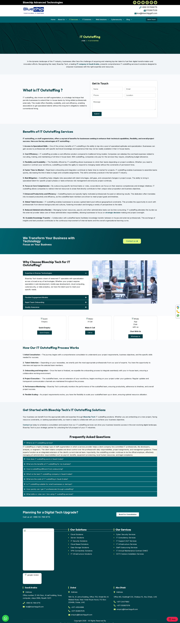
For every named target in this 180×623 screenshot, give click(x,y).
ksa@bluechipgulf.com (147, 13)
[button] (56, 273)
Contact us (27, 425)
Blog (128, 19)
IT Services (73, 19)
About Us (61, 19)
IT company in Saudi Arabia (88, 64)
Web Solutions (101, 19)
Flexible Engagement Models (36, 297)
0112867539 (151, 10)
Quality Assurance (32, 307)
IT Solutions (86, 19)
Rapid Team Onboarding (34, 302)
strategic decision (112, 213)
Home (53, 19)
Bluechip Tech (89, 417)
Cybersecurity (116, 19)
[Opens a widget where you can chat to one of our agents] (172, 619)
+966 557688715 (149, 7)
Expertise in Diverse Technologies (38, 273)
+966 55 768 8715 (41, 517)
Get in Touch (151, 19)
